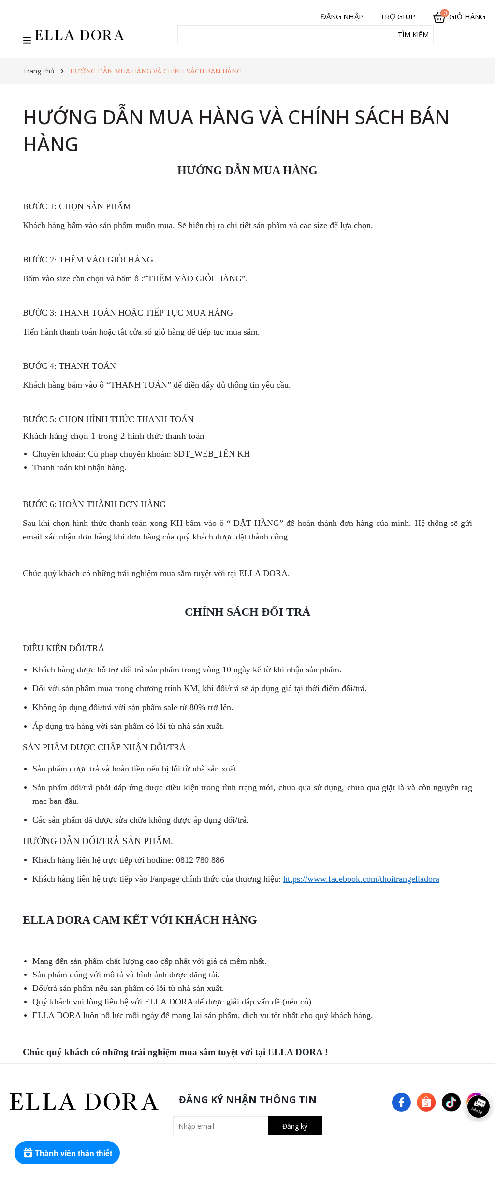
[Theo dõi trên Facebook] (402, 1101)
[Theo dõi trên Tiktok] (452, 1101)
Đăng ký (294, 1126)
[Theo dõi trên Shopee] (427, 1101)
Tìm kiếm (413, 34)
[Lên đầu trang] (478, 1162)
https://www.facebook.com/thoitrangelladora (361, 879)
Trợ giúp (397, 16)
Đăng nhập (342, 16)
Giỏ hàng (464, 16)
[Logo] (79, 34)
